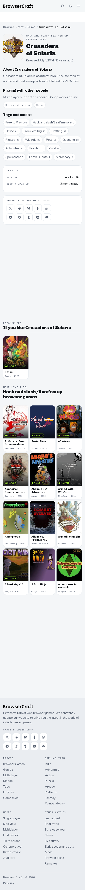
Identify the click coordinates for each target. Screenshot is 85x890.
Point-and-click (55, 803)
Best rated (52, 824)
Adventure (52, 769)
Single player (11, 818)
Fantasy (50, 798)
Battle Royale (12, 852)
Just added (52, 818)
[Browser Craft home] (18, 6)
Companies (11, 798)
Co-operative (12, 846)
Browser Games (14, 764)
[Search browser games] (62, 5)
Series (49, 835)
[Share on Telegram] (10, 217)
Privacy (8, 883)
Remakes (51, 863)
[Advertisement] (42, 17)
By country (52, 841)
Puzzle (49, 781)
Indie (48, 764)
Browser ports (54, 858)
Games (31, 27)
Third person (11, 841)
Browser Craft (13, 27)
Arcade (50, 786)
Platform (51, 792)
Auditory (9, 858)
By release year (55, 829)
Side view (9, 824)
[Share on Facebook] (38, 208)
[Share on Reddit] (20, 208)
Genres (8, 769)
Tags (6, 786)
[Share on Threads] (20, 217)
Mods (49, 852)
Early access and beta (59, 846)
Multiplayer (10, 775)
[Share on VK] (38, 217)
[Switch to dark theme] (70, 5)
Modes (8, 781)
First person (11, 835)
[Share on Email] (47, 217)
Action (49, 775)
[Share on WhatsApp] (47, 208)
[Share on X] (10, 208)
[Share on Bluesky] (29, 208)
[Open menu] (78, 5)
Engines (8, 792)
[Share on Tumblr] (29, 217)
